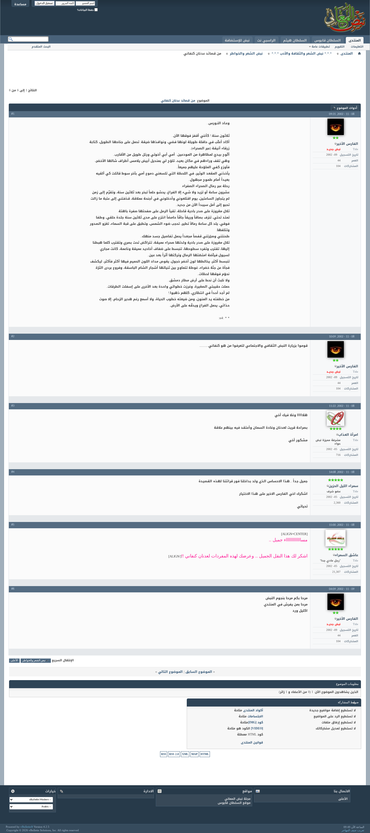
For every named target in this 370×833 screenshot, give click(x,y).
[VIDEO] (257, 728)
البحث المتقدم (41, 46)
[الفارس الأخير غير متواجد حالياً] (335, 127)
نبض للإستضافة (237, 40)
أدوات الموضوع (347, 108)
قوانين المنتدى (252, 742)
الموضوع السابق (199, 672)
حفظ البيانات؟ (85, 10)
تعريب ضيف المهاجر (353, 830)
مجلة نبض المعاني (238, 799)
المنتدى (355, 40)
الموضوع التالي (170, 672)
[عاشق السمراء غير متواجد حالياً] (335, 538)
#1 (12, 113)
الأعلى (14, 660)
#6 (12, 588)
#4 (12, 471)
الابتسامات (255, 716)
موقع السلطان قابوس (234, 803)
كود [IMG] (255, 722)
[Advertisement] (185, 68)
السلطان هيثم (295, 40)
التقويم (340, 46)
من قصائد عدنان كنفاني (178, 100)
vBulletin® (26, 826)
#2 (12, 336)
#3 (12, 405)
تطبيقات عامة (321, 46)
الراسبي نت (266, 40)
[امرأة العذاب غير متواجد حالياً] (335, 418)
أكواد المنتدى (253, 710)
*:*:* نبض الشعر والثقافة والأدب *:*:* (302, 53)
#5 (12, 524)
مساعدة (20, 4)
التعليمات (357, 46)
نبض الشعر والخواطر (246, 53)
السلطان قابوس (327, 40)
